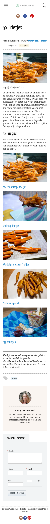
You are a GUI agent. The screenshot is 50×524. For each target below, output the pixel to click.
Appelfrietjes (9, 342)
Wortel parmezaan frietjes (16, 264)
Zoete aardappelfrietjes (15, 187)
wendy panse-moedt (37, 41)
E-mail (29, 469)
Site (9, 481)
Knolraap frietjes (11, 225)
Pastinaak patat (11, 303)
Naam (10, 469)
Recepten (24, 46)
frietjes (14, 378)
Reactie (11, 451)
